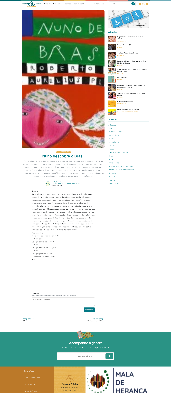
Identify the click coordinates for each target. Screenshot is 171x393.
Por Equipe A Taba (57, 182)
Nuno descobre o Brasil (63, 156)
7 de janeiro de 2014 (58, 183)
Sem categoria (121, 41)
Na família (120, 55)
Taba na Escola (99, 4)
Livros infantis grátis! (124, 45)
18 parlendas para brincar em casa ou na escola (131, 38)
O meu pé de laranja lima (125, 101)
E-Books (119, 47)
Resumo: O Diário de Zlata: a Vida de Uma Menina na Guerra (131, 62)
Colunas (68, 4)
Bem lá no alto (122, 77)
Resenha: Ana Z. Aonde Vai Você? (128, 109)
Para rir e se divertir (63, 152)
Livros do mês (113, 163)
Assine (88, 4)
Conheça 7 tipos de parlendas (127, 53)
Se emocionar (121, 103)
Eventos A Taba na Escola (118, 152)
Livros (46, 4)
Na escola (112, 173)
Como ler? (56, 4)
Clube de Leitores (115, 132)
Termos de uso (29, 384)
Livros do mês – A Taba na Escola (120, 166)
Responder (89, 310)
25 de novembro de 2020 (73, 183)
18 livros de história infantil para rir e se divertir (131, 94)
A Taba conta (113, 125)
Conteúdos (78, 4)
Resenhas (120, 65)
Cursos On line (113, 142)
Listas (110, 156)
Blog (110, 128)
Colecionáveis (113, 135)
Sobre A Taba (29, 371)
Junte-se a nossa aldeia (32, 378)
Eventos (120, 73)
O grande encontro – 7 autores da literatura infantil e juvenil (132, 70)
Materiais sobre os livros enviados (121, 170)
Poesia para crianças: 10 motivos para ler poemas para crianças (131, 86)
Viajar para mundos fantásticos (127, 112)
